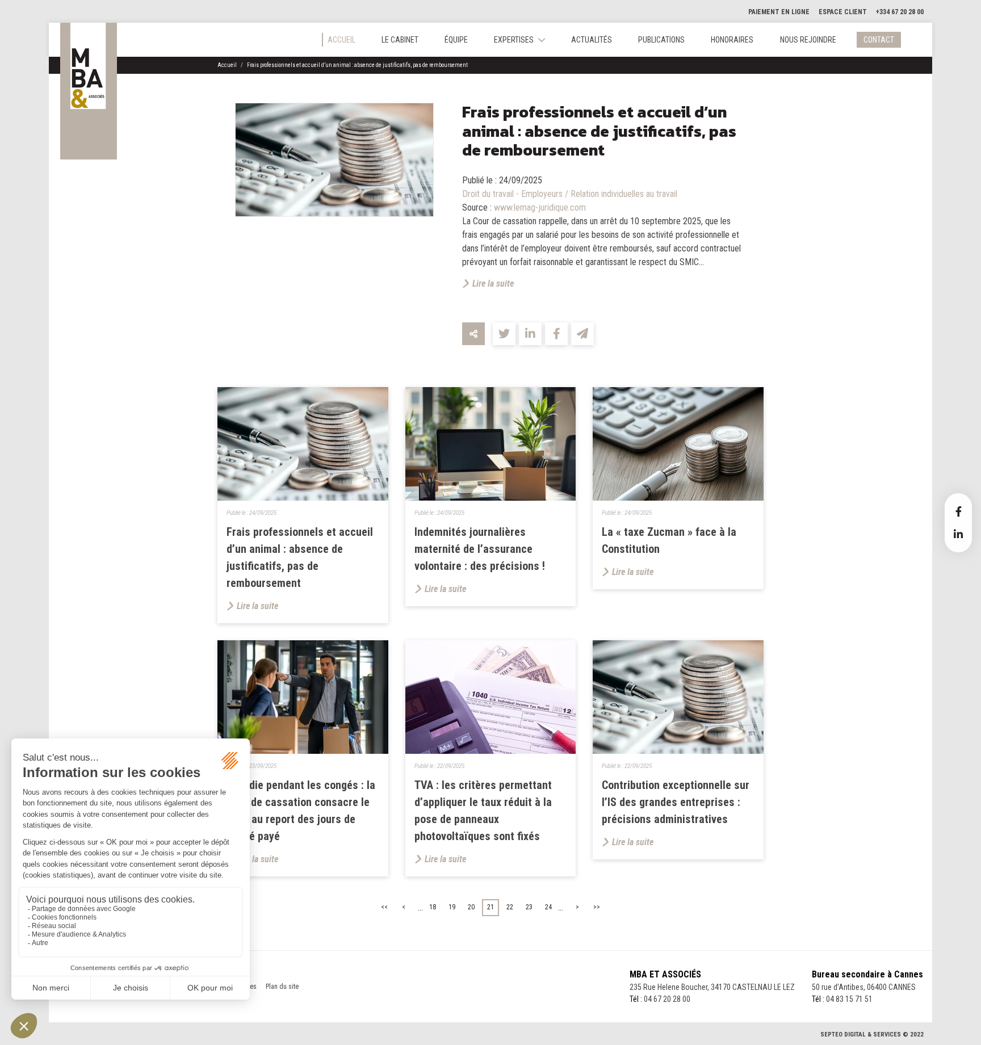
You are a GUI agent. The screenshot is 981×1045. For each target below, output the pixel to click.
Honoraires (732, 39)
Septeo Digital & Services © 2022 (872, 1034)
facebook (958, 511)
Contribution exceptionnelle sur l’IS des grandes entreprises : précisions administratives (675, 802)
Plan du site (282, 987)
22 (509, 907)
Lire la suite (493, 283)
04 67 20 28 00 (667, 999)
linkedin (958, 534)
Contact (878, 39)
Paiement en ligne (779, 12)
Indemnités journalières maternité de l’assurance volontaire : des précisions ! (479, 549)
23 (529, 907)
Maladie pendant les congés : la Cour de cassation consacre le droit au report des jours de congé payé (301, 810)
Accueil (341, 39)
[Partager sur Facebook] (556, 333)
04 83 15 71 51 (849, 999)
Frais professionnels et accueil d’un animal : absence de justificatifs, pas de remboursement (357, 65)
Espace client (843, 12)
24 (548, 907)
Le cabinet (400, 39)
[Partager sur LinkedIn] (530, 333)
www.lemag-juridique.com (540, 207)
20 (471, 907)
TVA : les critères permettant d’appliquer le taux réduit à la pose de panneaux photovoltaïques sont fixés (483, 810)
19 (451, 907)
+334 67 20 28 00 (900, 12)
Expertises (514, 39)
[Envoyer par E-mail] (582, 333)
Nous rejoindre (808, 39)
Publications (661, 39)
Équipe (456, 39)
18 (432, 907)
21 (490, 907)
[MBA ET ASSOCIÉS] (88, 91)
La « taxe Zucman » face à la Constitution (669, 540)
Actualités (591, 39)
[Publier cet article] (504, 333)
